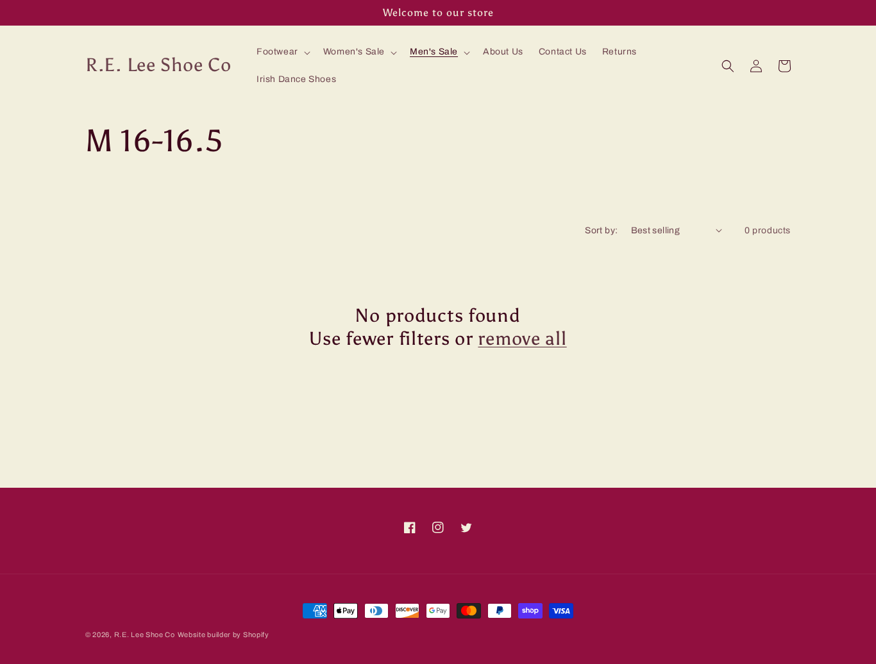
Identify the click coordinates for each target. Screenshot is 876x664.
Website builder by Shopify (223, 634)
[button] (282, 51)
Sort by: (601, 230)
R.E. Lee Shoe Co (144, 634)
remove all (522, 339)
